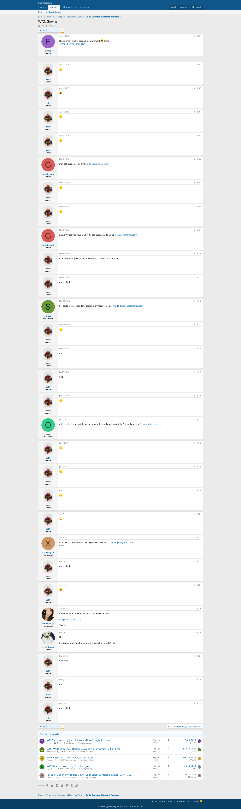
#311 (199, 277)
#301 (199, 36)
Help (189, 801)
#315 (199, 372)
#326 (199, 632)
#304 (199, 112)
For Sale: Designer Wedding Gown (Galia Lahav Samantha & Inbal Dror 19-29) (89, 774)
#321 (199, 514)
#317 (199, 419)
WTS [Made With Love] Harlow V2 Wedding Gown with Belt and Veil (83, 748)
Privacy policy (179, 801)
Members (84, 7)
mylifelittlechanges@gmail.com (128, 305)
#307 (199, 183)
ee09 (42, 25)
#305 (199, 135)
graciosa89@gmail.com (98, 163)
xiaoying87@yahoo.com (121, 542)
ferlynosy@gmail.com (150, 424)
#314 (199, 348)
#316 (199, 396)
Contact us (152, 801)
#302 (199, 64)
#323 (199, 561)
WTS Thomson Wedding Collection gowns (69, 766)
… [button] (52, 30)
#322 (199, 537)
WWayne (50, 760)
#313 (199, 325)
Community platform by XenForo (120, 807)
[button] (76, 7)
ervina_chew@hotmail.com (72, 43)
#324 (199, 585)
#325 (199, 608)
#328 (199, 679)
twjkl (194, 768)
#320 (199, 490)
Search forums (55, 12)
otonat (49, 751)
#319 (199, 466)
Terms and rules (165, 801)
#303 (199, 88)
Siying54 (50, 769)
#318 (199, 443)
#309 (199, 230)
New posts (42, 12)
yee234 (49, 743)
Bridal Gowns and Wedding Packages (78, 743)
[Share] (194, 36)
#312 (199, 301)
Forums (54, 7)
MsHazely (50, 777)
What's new (67, 7)
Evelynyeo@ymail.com (70, 619)
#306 (199, 159)
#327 (199, 656)
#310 (199, 254)
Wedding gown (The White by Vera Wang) (70, 757)
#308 (199, 206)
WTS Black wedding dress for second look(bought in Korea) (79, 740)
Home (43, 7)
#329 (199, 703)
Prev (43, 30)
